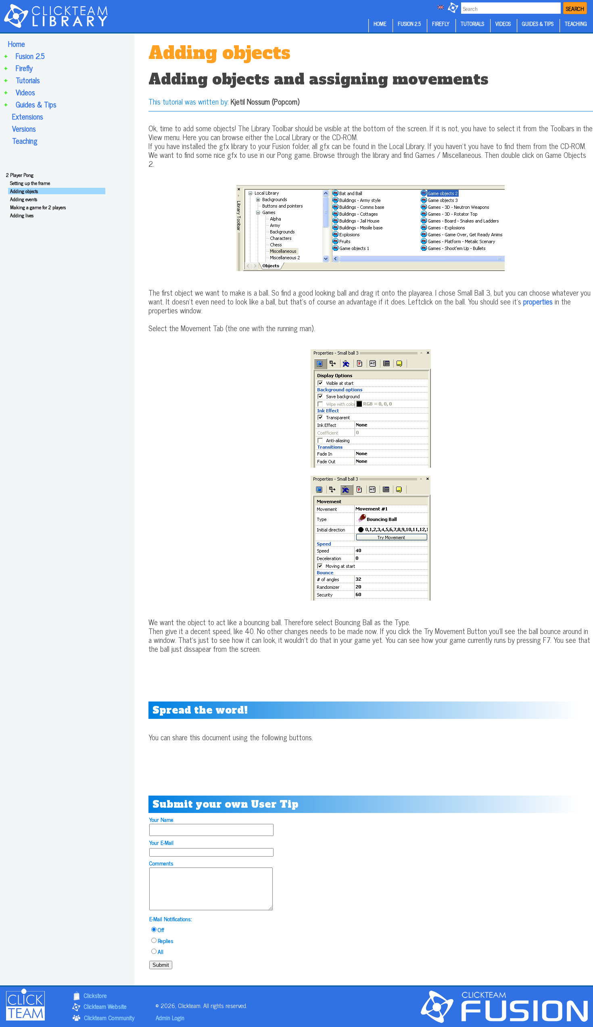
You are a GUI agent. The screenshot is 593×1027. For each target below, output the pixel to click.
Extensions (27, 116)
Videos (25, 92)
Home (16, 44)
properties (538, 301)
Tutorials (28, 80)
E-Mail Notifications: (170, 918)
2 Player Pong (19, 175)
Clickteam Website (105, 1006)
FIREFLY (440, 23)
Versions (24, 128)
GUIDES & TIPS (537, 23)
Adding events (23, 199)
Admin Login (170, 1018)
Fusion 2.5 (30, 56)
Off (161, 929)
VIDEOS (503, 23)
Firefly (24, 68)
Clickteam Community (109, 1018)
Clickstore (95, 995)
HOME (380, 23)
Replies (165, 940)
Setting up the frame (30, 183)
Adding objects (24, 191)
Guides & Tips (36, 104)
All (160, 951)
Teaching (25, 140)
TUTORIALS (472, 23)
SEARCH (575, 8)
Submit (160, 965)
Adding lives (21, 215)
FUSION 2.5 (409, 23)
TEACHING (576, 23)
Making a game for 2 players (38, 207)
